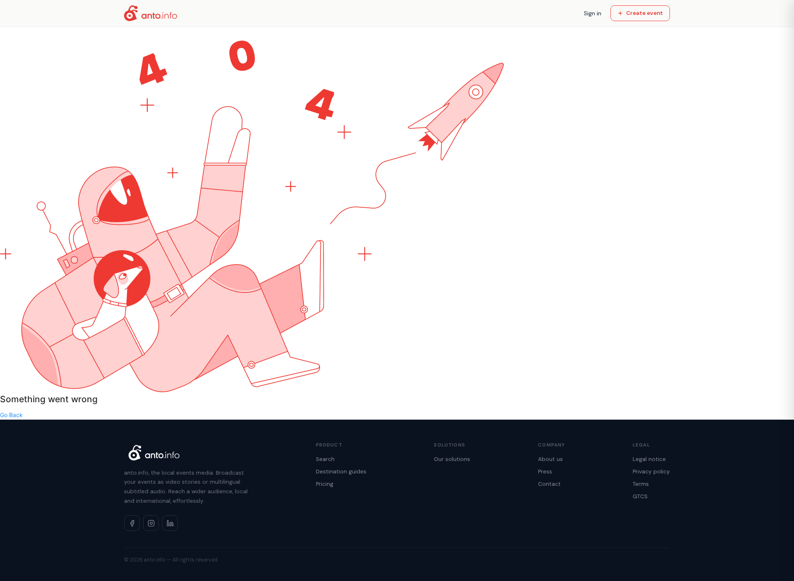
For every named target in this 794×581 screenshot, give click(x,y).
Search (325, 459)
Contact (549, 483)
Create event (644, 13)
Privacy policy (651, 471)
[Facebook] (132, 523)
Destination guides (341, 471)
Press (545, 471)
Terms (641, 483)
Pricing (324, 483)
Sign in (592, 13)
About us (550, 459)
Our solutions (452, 459)
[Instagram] (151, 523)
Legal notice (649, 459)
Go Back (11, 414)
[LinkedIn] (170, 523)
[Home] (150, 13)
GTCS (640, 496)
